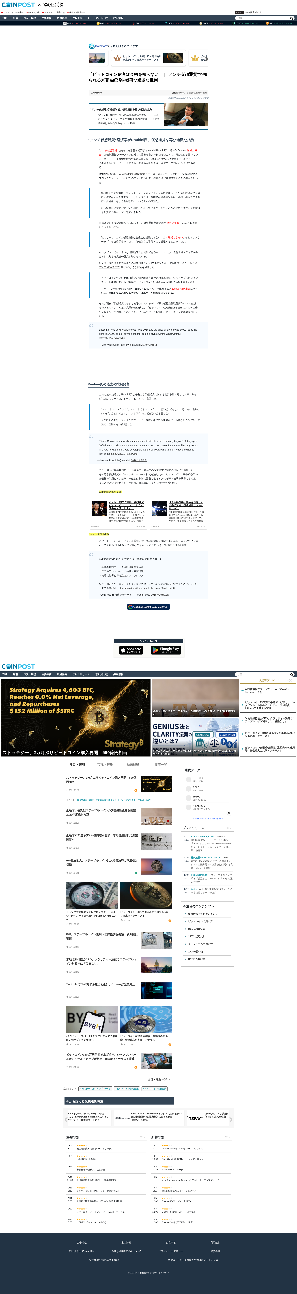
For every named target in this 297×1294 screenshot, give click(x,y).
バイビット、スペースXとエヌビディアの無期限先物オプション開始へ (91, 1038)
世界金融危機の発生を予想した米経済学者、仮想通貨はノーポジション (186, 505)
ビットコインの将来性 (13, 12)
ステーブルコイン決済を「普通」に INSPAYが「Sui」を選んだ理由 (212, 878)
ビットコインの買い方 (200, 921)
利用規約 (215, 1242)
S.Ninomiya (96, 92)
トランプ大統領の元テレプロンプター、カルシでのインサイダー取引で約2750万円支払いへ (91, 916)
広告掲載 (82, 1242)
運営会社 (215, 1251)
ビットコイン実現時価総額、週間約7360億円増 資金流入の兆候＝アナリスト (145, 1038)
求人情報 (126, 1242)
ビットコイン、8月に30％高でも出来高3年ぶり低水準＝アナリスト (145, 914)
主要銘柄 (47, 18)
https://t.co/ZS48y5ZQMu (124, 454)
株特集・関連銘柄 (77, 12)
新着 (15, 18)
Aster (194, 889)
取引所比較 (101, 18)
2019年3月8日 (149, 345)
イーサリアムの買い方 (200, 944)
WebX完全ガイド (252, 12)
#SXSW (122, 329)
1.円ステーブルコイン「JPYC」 (95, 1088)
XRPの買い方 (195, 951)
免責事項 (171, 1242)
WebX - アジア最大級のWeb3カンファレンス (193, 1260)
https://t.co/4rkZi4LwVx (131, 588)
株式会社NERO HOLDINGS (205, 857)
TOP (5, 18)
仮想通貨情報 (178, 92)
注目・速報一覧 (157, 1079)
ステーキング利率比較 (55, 12)
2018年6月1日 (139, 460)
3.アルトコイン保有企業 (154, 1088)
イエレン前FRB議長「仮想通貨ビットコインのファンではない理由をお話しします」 (126, 505)
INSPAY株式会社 (200, 875)
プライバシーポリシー (170, 1251)
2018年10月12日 (160, 594)
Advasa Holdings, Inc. (203, 836)
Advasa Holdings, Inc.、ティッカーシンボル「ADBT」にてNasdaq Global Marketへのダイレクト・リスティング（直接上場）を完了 (211, 843)
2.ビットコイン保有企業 (127, 1088)
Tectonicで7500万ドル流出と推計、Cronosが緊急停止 (100, 984)
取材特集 (62, 18)
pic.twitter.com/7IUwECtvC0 (159, 588)
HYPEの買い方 (196, 959)
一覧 (226, 828)
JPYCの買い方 (196, 936)
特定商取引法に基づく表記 (104, 1260)
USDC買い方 (34, 12)
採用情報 (118, 18)
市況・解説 (30, 18)
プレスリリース (81, 18)
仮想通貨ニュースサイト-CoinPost (154, 1273)
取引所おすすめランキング (203, 913)
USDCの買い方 (196, 929)
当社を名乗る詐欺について (126, 1251)
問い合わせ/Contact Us (81, 1251)
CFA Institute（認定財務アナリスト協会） (142, 174)
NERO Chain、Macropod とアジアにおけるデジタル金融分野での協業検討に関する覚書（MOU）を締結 (156, 1116)
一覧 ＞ (291, 680)
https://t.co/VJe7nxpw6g (112, 338)
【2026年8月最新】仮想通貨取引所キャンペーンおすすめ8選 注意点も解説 (113, 800)
